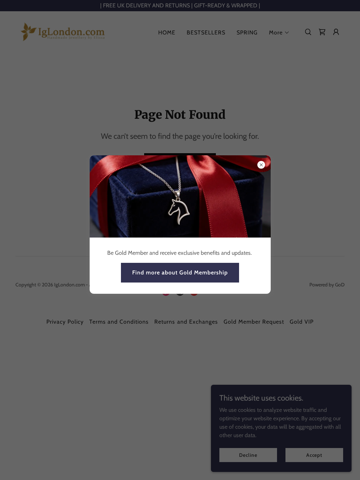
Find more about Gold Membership (180, 272)
